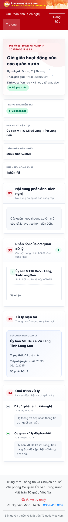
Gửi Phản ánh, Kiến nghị (23, 14)
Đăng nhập (57, 19)
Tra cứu (11, 24)
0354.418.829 (53, 505)
